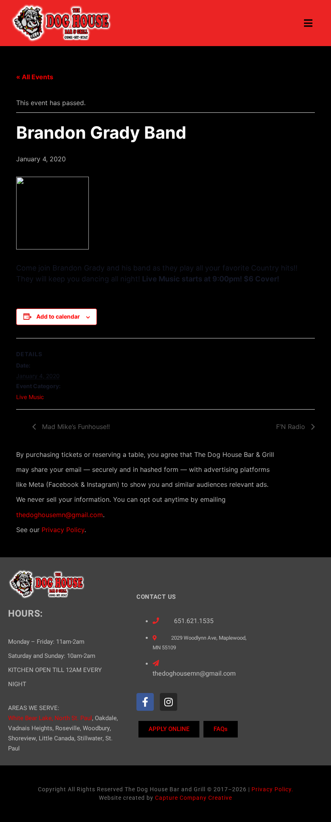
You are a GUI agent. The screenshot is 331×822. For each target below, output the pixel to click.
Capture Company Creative (193, 798)
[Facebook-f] (145, 701)
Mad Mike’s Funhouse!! (75, 427)
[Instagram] (168, 701)
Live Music (30, 396)
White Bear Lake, (30, 718)
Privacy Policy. (272, 789)
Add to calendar (58, 316)
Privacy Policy (63, 530)
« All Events (34, 77)
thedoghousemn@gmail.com (59, 515)
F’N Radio (291, 427)
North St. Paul (73, 718)
